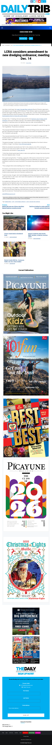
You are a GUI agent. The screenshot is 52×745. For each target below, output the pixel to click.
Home (3, 45)
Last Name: (26, 698)
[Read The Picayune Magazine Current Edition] (26, 304)
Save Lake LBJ (21, 150)
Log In (30, 38)
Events (20, 732)
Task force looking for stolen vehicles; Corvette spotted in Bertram (39, 206)
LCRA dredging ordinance (20, 201)
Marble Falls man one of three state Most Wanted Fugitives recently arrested (13, 206)
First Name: (26, 690)
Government (7, 45)
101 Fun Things (31, 732)
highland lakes (8, 201)
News (3, 732)
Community (11, 732)
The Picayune (38, 732)
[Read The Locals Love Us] (26, 428)
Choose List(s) (26, 683)
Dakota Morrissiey (13, 237)
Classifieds (16, 732)
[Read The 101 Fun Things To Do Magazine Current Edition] (26, 366)
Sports (7, 732)
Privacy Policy (26, 736)
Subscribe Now (23, 38)
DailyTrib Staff (12, 263)
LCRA (11, 45)
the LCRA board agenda (25, 144)
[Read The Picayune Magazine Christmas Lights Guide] (26, 569)
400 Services (5, 724)
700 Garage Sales (6, 726)
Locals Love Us (25, 732)
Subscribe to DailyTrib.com (26, 739)
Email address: (26, 705)
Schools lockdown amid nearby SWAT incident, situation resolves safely (38, 235)
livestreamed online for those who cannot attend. (15, 116)
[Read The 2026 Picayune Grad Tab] (26, 495)
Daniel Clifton (28, 62)
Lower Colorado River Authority (25, 109)
